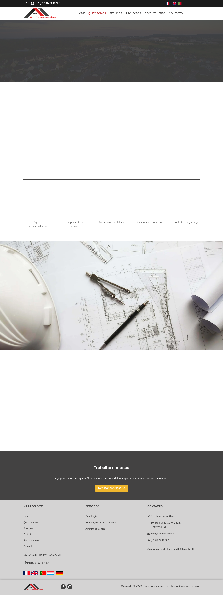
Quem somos (97, 13)
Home (81, 13)
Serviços (116, 13)
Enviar (185, 333)
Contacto (176, 13)
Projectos (133, 13)
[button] (140, 132)
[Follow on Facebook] (26, 3)
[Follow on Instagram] (32, 3)
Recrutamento (155, 13)
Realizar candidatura (111, 488)
